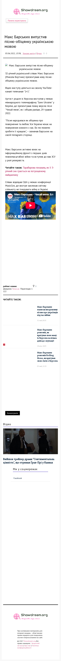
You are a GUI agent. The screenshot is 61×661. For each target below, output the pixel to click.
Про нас (27, 646)
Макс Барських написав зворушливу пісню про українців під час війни (47, 311)
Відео (39, 53)
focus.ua (15, 289)
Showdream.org (30, 641)
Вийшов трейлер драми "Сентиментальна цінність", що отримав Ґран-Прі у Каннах (28, 461)
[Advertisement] (30, 253)
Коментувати (12, 413)
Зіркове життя (29, 53)
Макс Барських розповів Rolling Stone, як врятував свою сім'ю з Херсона (47, 357)
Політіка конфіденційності (28, 647)
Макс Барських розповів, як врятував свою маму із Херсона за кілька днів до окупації (47, 335)
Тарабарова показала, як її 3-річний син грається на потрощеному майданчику (29, 171)
